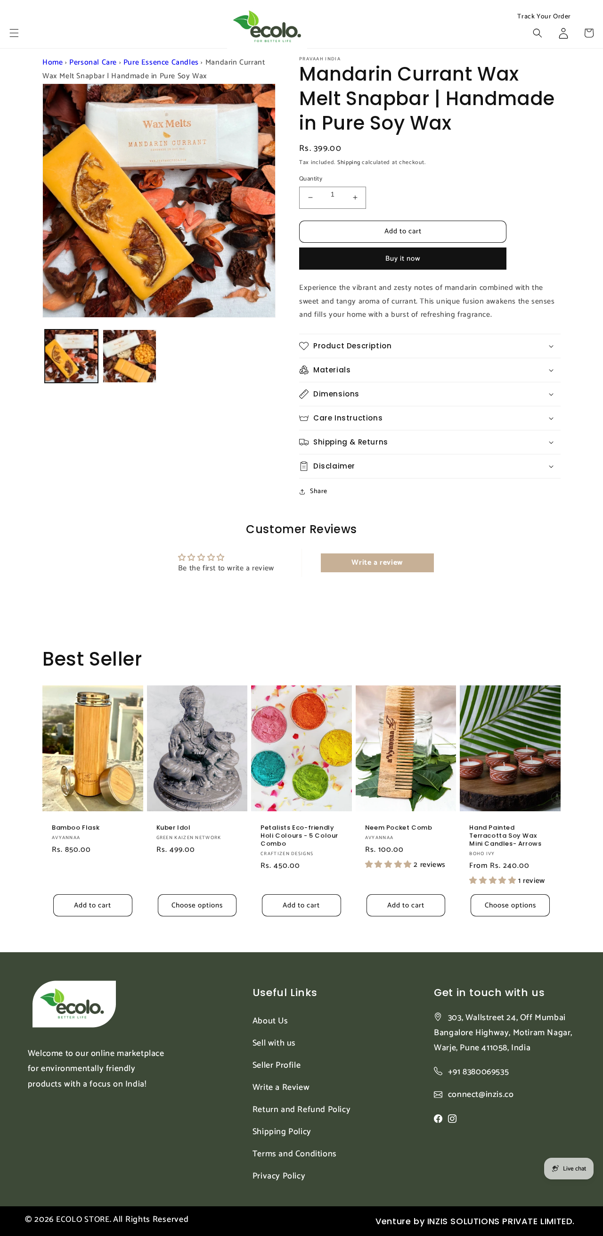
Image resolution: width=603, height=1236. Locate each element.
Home (52, 62)
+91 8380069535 (478, 1072)
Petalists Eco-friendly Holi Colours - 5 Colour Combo (299, 836)
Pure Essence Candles (161, 62)
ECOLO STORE (83, 1219)
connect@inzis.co (481, 1095)
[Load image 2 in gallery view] (129, 356)
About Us (270, 1021)
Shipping (348, 162)
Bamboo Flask (75, 828)
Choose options (197, 905)
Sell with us (274, 1043)
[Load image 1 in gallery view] (71, 356)
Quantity (310, 179)
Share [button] (318, 491)
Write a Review (281, 1087)
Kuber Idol (173, 828)
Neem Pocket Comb (398, 828)
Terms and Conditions (295, 1154)
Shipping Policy (282, 1132)
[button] (14, 33)
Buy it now (403, 258)
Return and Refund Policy (301, 1110)
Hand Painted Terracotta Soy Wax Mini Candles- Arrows (505, 836)
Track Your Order (544, 17)
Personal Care (93, 62)
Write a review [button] (376, 562)
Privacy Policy (279, 1176)
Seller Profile (277, 1065)
